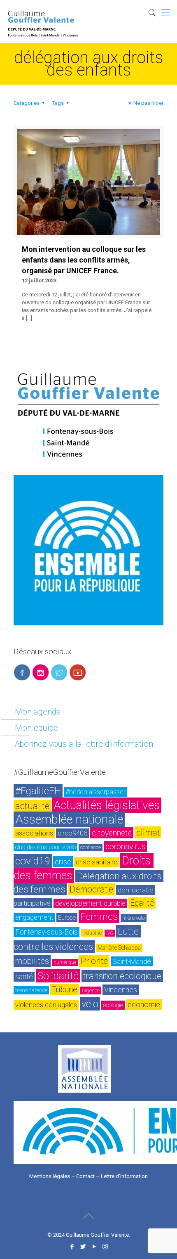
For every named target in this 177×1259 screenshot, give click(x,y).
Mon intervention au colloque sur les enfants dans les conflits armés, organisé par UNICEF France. (84, 260)
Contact (85, 1176)
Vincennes (120, 989)
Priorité (94, 961)
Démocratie (91, 889)
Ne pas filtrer (148, 103)
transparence (31, 990)
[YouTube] (94, 1246)
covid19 (32, 861)
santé (24, 977)
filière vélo (133, 918)
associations (34, 833)
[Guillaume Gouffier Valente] (43, 10)
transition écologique (122, 976)
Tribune (64, 989)
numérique (65, 962)
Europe (67, 917)
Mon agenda (38, 712)
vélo (90, 1004)
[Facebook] (72, 1246)
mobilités (32, 961)
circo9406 (72, 833)
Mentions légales (49, 1176)
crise (63, 861)
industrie (92, 933)
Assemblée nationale (69, 819)
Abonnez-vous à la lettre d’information (84, 744)
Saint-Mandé (131, 961)
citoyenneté (112, 833)
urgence (91, 990)
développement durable (90, 903)
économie (144, 1004)
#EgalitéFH (38, 791)
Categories (27, 103)
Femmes (99, 916)
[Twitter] (83, 1246)
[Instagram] (105, 1246)
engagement (34, 917)
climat (148, 832)
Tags (58, 103)
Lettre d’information (124, 1176)
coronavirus (125, 846)
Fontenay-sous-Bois (46, 932)
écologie (113, 1005)
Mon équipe (36, 728)
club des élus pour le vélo (45, 847)
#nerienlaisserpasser (95, 792)
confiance (90, 847)
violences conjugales (46, 1005)
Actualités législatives (107, 805)
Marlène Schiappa (119, 947)
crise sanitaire (96, 862)
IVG (109, 933)
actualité (32, 806)
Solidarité (58, 976)
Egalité (142, 903)
